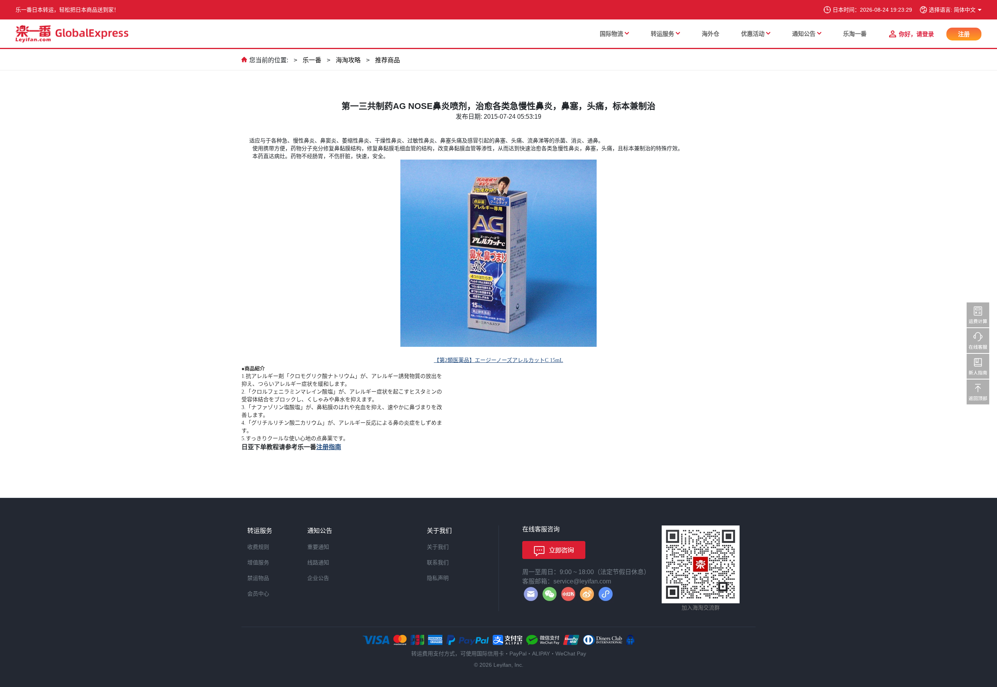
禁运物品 (258, 578)
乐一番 (312, 60)
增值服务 (258, 562)
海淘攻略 (348, 60)
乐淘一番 (855, 33)
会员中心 (258, 593)
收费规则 (258, 547)
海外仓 (710, 33)
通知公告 (804, 33)
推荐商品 (387, 60)
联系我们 (438, 562)
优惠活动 (752, 33)
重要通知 (318, 547)
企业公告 (318, 578)
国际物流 (611, 33)
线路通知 (318, 562)
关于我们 (438, 547)
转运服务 (662, 33)
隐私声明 (438, 578)
